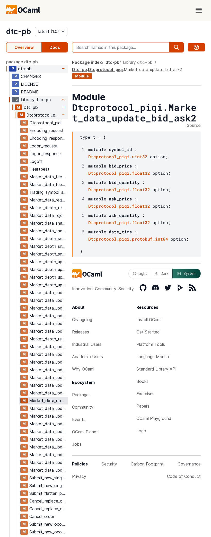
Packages (81, 394)
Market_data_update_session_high (48, 447)
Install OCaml (148, 319)
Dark (164, 273)
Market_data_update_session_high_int (48, 454)
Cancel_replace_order (48, 501)
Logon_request (43, 145)
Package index (87, 62)
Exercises (145, 393)
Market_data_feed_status (48, 176)
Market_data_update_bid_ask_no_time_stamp (48, 423)
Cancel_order (41, 516)
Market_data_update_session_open (48, 308)
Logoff (36, 161)
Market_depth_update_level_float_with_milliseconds (48, 277)
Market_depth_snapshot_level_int (48, 254)
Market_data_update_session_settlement (48, 292)
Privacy (79, 476)
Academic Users (87, 356)
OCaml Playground (153, 418)
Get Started (148, 331)
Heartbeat (39, 169)
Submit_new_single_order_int (48, 485)
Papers (143, 406)
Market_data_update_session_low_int (48, 470)
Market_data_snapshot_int (48, 230)
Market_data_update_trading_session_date (48, 331)
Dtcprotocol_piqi (43, 115)
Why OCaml (83, 369)
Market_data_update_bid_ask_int (48, 408)
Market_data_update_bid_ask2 (48, 400)
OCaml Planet (85, 431)
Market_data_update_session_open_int (48, 315)
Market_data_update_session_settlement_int (48, 300)
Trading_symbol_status (48, 192)
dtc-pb (18, 31)
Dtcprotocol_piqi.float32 (119, 173)
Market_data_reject (48, 215)
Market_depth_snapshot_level (48, 238)
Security (109, 463)
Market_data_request (48, 200)
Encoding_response (48, 138)
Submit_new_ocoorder (48, 524)
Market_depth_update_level (48, 261)
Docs (54, 47)
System (189, 273)
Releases (80, 331)
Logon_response (45, 153)
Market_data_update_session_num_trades (48, 323)
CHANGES (31, 76)
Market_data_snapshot (48, 223)
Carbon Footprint (147, 463)
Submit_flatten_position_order (48, 493)
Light (142, 273)
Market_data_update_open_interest (48, 439)
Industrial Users (86, 344)
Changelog (82, 319)
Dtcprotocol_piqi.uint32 (117, 156)
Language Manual (153, 356)
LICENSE (29, 84)
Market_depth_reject (48, 338)
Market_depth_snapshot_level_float (48, 246)
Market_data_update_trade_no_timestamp (48, 385)
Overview (24, 47)
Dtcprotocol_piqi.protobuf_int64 (128, 239)
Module (82, 76)
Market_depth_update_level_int (48, 269)
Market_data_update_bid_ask (48, 392)
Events (78, 419)
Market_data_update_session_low (48, 462)
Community (82, 407)
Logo (141, 430)
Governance (189, 463)
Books (142, 381)
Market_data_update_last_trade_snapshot (48, 369)
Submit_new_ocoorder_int (48, 531)
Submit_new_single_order (48, 477)
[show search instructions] (196, 47)
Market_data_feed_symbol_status (48, 184)
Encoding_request (46, 130)
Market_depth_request (48, 207)
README (30, 91)
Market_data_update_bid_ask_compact (48, 416)
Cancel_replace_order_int (48, 508)
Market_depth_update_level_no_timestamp (48, 284)
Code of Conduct (184, 476)
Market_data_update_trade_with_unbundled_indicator (48, 377)
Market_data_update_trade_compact (48, 354)
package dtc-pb (22, 61)
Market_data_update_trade (48, 346)
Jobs (77, 444)
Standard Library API (156, 369)
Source (194, 125)
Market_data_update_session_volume (48, 431)
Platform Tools (150, 344)
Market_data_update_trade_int (48, 362)
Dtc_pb (31, 107)
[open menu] (199, 10)
